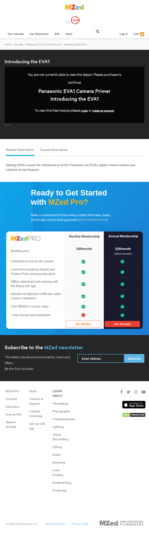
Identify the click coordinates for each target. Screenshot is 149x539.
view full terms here (93, 219)
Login (84, 110)
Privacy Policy (80, 524)
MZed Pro (12, 391)
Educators (13, 406)
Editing (57, 447)
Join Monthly (83, 324)
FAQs (32, 391)
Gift (56, 34)
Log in (124, 34)
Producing (59, 490)
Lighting (58, 426)
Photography (61, 411)
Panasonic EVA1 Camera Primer (43, 44)
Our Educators (39, 34)
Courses (18, 44)
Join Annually (122, 324)
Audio (56, 454)
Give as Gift (13, 414)
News (68, 34)
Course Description (54, 149)
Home (8, 44)
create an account (103, 110)
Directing (58, 462)
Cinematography (63, 419)
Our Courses (16, 34)
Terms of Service (55, 524)
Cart (138, 34)
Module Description (20, 149)
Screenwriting (61, 482)
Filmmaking (60, 403)
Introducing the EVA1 (75, 44)
